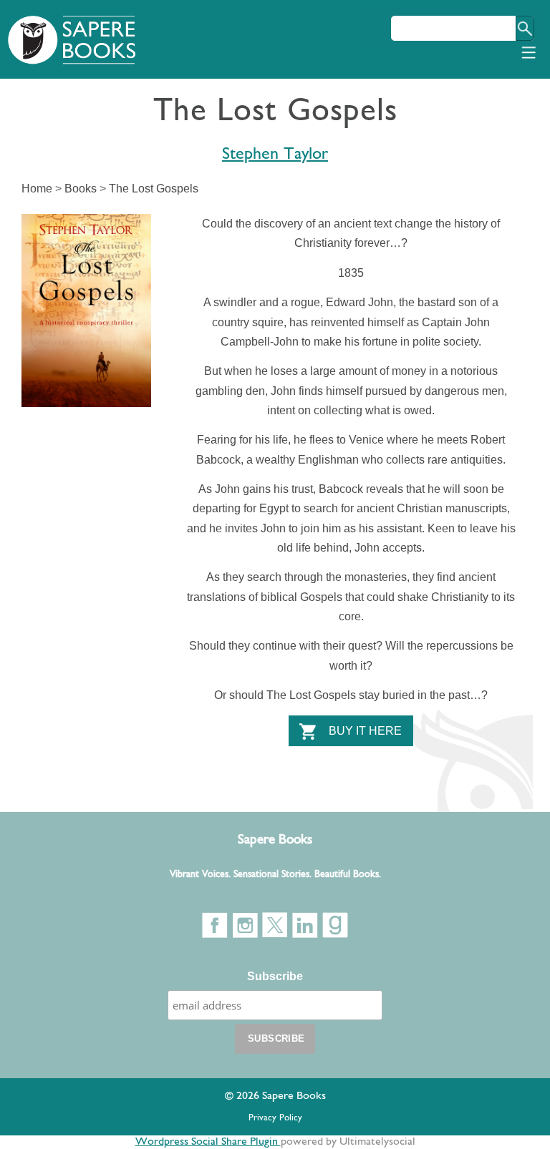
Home (36, 188)
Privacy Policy (275, 1118)
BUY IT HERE (365, 731)
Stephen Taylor (275, 154)
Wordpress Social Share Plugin (208, 1142)
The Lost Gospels (153, 188)
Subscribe (275, 976)
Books (80, 188)
